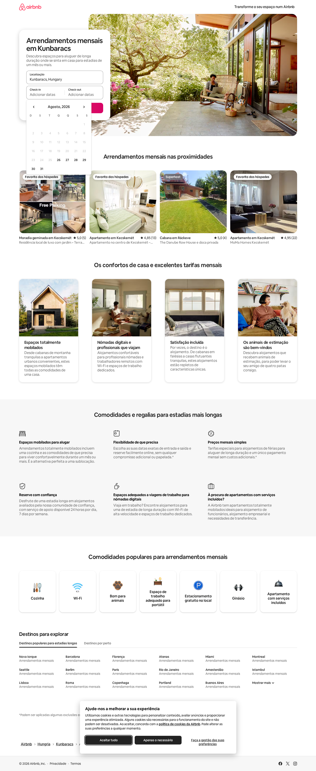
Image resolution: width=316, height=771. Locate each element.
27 (67, 160)
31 (41, 169)
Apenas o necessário (158, 740)
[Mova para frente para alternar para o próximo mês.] (84, 107)
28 (76, 160)
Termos (75, 764)
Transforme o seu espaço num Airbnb (264, 7)
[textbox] (45, 94)
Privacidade (58, 764)
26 (58, 160)
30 (33, 169)
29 (84, 160)
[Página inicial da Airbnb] (30, 7)
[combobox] (65, 79)
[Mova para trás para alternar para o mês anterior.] (34, 107)
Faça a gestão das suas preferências (207, 742)
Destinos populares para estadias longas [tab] (48, 643)
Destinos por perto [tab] (97, 643)
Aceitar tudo (108, 740)
